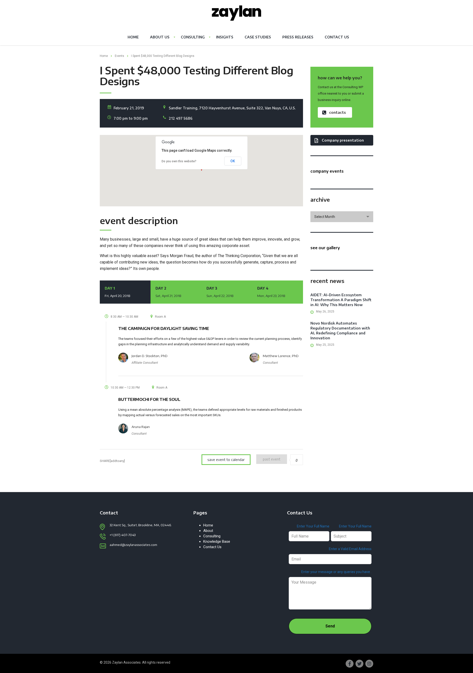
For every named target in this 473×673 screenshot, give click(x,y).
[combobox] (341, 216)
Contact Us (337, 37)
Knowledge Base (216, 541)
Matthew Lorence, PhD (281, 356)
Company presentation (343, 140)
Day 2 (168, 292)
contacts (337, 112)
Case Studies (258, 37)
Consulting (193, 37)
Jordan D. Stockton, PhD (150, 356)
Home (133, 37)
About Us (159, 37)
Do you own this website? (179, 161)
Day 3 (220, 292)
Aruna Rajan (141, 427)
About (208, 530)
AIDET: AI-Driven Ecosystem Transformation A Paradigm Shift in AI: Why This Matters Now (341, 300)
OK (232, 161)
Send (330, 626)
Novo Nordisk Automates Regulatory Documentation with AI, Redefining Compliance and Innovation (340, 330)
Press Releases (297, 37)
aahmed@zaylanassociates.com (133, 545)
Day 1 (117, 292)
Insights (224, 37)
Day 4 (271, 292)
